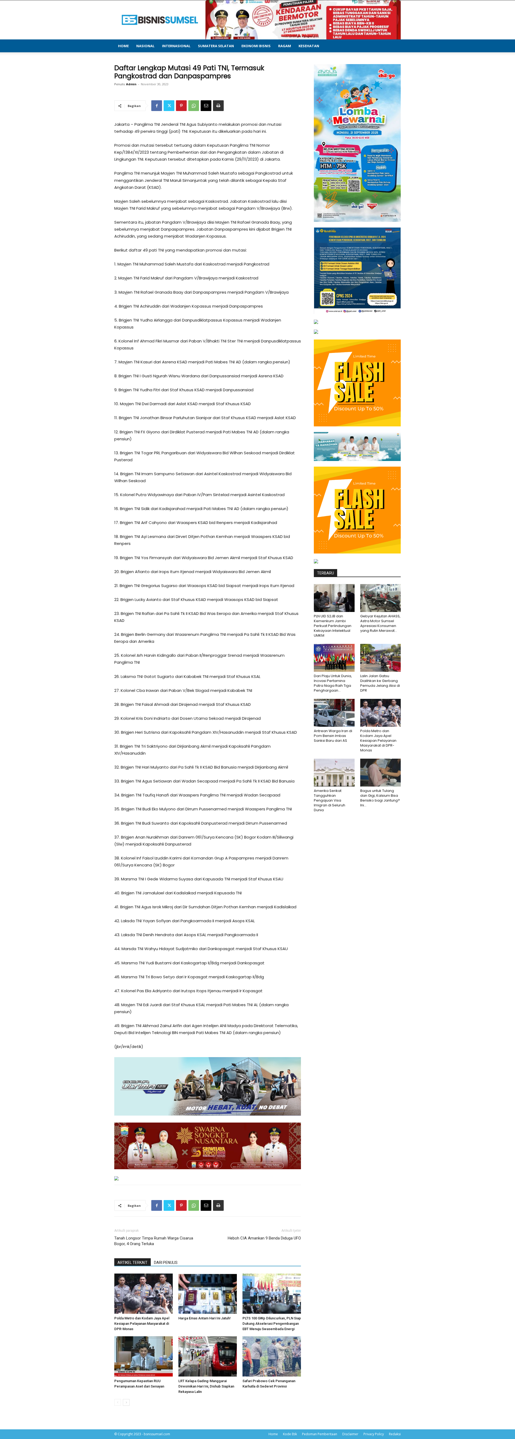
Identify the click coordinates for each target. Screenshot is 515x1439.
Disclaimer (350, 1434)
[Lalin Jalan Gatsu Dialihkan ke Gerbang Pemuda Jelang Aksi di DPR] (380, 658)
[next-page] (126, 1402)
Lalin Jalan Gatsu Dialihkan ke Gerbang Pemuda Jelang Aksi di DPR (380, 683)
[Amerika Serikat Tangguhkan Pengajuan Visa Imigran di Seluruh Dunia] (334, 773)
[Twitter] (169, 105)
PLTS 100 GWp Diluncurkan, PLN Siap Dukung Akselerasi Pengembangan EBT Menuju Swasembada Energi (271, 1323)
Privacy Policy (373, 1434)
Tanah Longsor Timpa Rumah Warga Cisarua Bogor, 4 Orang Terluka (153, 1241)
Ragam (284, 45)
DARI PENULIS (166, 1262)
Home (123, 45)
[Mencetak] (218, 105)
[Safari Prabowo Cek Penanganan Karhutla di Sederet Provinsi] (271, 1356)
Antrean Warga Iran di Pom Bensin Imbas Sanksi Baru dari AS (333, 735)
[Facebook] (156, 105)
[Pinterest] (181, 105)
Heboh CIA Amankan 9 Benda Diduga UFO (264, 1238)
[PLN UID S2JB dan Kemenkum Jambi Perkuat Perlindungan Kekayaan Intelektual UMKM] (334, 598)
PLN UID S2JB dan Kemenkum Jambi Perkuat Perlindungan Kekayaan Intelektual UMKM (332, 626)
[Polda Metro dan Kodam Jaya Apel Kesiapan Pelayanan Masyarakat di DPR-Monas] (143, 1294)
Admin (131, 84)
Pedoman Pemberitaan (319, 1434)
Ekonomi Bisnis (256, 45)
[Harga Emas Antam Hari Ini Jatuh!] (207, 1294)
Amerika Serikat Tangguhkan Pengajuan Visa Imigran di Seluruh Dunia (329, 800)
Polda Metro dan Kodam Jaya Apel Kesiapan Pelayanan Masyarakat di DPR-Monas (141, 1323)
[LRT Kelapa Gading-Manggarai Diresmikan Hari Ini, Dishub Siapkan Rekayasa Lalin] (207, 1356)
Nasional (145, 45)
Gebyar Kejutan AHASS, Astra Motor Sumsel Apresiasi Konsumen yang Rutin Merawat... (380, 623)
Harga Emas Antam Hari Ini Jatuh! (204, 1318)
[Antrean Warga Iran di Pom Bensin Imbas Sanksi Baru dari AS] (334, 713)
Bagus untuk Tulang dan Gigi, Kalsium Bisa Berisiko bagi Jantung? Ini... (380, 798)
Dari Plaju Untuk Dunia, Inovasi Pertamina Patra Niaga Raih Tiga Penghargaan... (333, 683)
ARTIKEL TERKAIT (132, 1262)
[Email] (206, 105)
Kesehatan (309, 45)
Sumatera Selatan (216, 45)
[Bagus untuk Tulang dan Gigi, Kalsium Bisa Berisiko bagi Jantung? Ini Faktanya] (380, 773)
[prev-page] (117, 1402)
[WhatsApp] (193, 105)
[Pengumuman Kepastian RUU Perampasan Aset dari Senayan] (143, 1356)
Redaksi (395, 1434)
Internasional (176, 45)
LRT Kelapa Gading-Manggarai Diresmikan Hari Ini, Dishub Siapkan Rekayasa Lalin (206, 1386)
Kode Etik (290, 1434)
